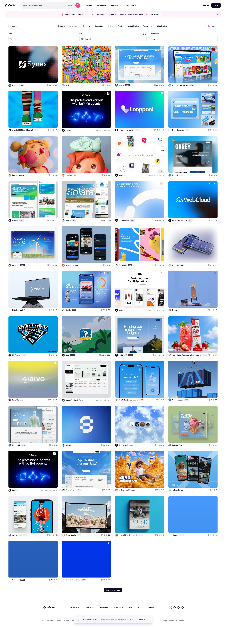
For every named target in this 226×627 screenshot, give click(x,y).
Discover (61, 26)
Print (120, 26)
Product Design (133, 26)
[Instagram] (179, 607)
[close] (217, 14)
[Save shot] (48, 79)
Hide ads (98, 130)
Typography (147, 26)
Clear (145, 34)
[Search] (77, 5)
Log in (216, 5)
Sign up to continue (113, 590)
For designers (75, 607)
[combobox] (43, 5)
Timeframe (154, 33)
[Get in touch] (44, 79)
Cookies (74, 621)
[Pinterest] (183, 607)
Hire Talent (101, 5)
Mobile (110, 26)
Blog (130, 607)
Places (171, 621)
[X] (171, 607)
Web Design (162, 26)
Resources (180, 621)
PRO (22, 85)
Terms (58, 621)
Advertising (118, 607)
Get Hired (115, 5)
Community (129, 5)
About (140, 607)
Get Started (155, 14)
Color (81, 33)
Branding (86, 26)
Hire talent (90, 607)
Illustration (99, 26)
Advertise (107, 130)
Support (151, 607)
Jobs (159, 621)
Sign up (206, 5)
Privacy (66, 621)
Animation (74, 26)
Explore (89, 5)
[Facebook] (175, 607)
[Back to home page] (10, 5)
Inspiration (104, 607)
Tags (10, 33)
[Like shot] (53, 79)
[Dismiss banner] (150, 617)
